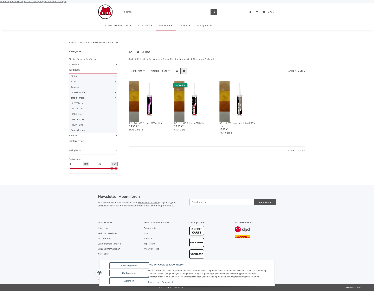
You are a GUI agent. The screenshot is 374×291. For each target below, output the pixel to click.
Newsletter (103, 254)
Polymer (75, 87)
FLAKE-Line (77, 108)
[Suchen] (214, 12)
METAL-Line (78, 119)
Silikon (74, 76)
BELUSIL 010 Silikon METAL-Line (189, 123)
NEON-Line (77, 124)
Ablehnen (129, 280)
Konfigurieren (129, 273)
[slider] (111, 168)
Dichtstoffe (74, 70)
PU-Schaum (74, 64)
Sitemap (148, 238)
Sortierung (136, 70)
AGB (146, 233)
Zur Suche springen (36, 1)
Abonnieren (265, 202)
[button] (250, 12)
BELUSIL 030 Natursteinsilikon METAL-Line (238, 125)
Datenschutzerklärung (149, 202)
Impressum (153, 282)
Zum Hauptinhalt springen (13, 1)
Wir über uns (104, 238)
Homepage (103, 228)
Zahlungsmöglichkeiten (109, 243)
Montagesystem (76, 141)
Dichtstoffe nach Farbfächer (82, 59)
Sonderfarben (78, 130)
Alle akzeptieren (129, 265)
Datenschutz (168, 282)
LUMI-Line (77, 114)
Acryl (73, 81)
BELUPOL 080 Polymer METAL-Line (145, 123)
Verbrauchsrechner (107, 233)
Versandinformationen (109, 248)
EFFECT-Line (78, 103)
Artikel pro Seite (159, 70)
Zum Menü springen (56, 1)
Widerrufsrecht (151, 248)
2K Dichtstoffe (78, 92)
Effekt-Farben (78, 97)
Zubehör (73, 135)
